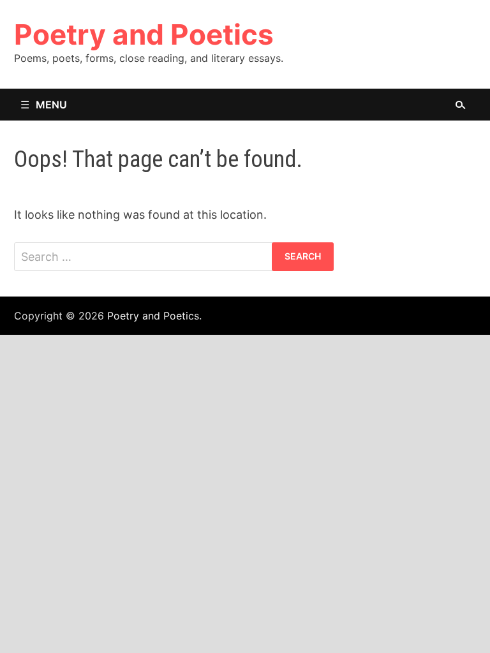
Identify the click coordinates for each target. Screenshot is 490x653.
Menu (51, 104)
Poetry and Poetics (144, 34)
